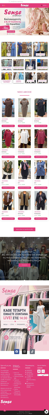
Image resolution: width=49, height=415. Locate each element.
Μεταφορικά (17, 383)
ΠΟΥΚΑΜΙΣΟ (37, 213)
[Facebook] (16, 351)
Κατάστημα (21, 411)
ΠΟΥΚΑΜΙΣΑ (21, 152)
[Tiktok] (32, 351)
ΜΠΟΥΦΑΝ (30, 80)
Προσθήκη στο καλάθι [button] (8, 125)
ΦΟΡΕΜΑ (4, 121)
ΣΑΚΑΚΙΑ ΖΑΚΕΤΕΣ (18, 81)
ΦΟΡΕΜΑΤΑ (24, 54)
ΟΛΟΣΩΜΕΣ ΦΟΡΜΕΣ (6, 81)
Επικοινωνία (27, 411)
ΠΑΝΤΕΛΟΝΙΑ (18, 67)
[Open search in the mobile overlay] (27, 1)
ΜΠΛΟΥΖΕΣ (40, 54)
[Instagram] (24, 351)
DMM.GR (30, 413)
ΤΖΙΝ (30, 67)
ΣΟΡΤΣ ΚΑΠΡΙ (42, 67)
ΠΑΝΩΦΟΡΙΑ (42, 80)
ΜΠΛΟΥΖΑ (20, 213)
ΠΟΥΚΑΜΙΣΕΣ (6, 67)
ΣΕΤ (8, 54)
